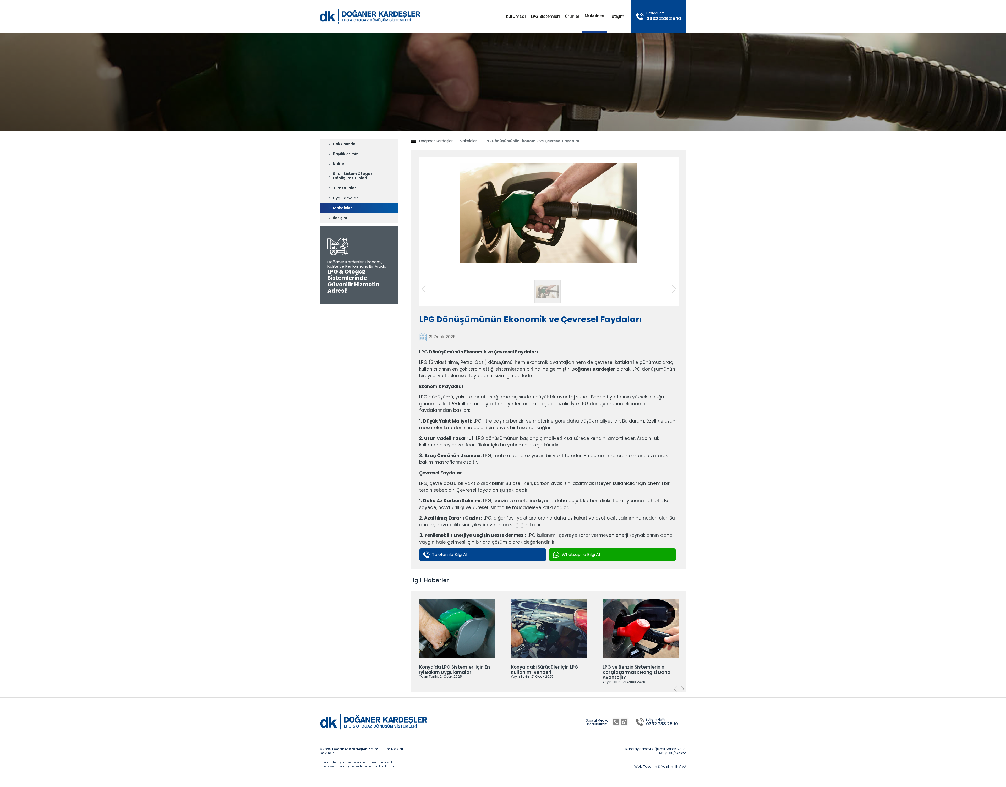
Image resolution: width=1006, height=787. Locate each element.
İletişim (617, 16)
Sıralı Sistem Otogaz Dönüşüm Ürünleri (353, 176)
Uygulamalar (345, 198)
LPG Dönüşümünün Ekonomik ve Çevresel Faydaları (532, 141)
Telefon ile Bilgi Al (449, 554)
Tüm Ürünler (344, 187)
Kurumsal (516, 16)
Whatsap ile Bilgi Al (581, 554)
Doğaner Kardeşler (436, 141)
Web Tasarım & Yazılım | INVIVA (660, 767)
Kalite (338, 163)
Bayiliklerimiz (345, 153)
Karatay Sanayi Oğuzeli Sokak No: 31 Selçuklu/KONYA (655, 751)
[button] (682, 689)
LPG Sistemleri (545, 16)
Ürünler (572, 16)
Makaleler (594, 15)
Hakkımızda (344, 143)
